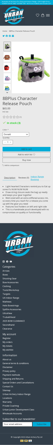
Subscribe (41, 424)
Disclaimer (8, 367)
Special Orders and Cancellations (18, 382)
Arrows (6, 270)
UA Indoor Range (11, 297)
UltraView (7, 313)
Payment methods (11, 374)
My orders (7, 342)
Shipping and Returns (13, 378)
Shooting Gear (10, 278)
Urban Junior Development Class (18, 409)
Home (5, 31)
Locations (7, 398)
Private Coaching (11, 405)
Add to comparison (12, 165)
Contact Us (8, 386)
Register (7, 338)
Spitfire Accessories (12, 309)
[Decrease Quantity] (5, 142)
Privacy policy (9, 371)
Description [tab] (9, 177)
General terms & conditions (16, 363)
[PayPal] (22, 441)
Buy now (26, 160)
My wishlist (8, 349)
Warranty (7, 401)
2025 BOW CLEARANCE (14, 321)
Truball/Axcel (9, 317)
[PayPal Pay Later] (26, 441)
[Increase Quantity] (10, 142)
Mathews (7, 301)
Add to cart (26, 149)
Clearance (7, 328)
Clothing (7, 286)
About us (7, 359)
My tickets (7, 346)
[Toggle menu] (47, 15)
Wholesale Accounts (12, 413)
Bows (5, 274)
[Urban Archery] (14, 15)
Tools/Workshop (11, 290)
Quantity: (6, 137)
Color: (5, 130)
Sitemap (6, 390)
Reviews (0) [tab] (23, 177)
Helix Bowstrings (11, 305)
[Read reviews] (11, 117)
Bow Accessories (11, 282)
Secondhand (8, 324)
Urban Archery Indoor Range (16, 394)
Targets (6, 294)
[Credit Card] (30, 441)
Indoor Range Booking (37, 178)
